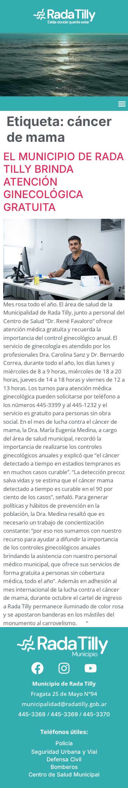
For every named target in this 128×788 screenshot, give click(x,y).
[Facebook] (37, 668)
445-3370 (96, 714)
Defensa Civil (64, 759)
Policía (64, 743)
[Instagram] (64, 668)
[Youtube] (90, 668)
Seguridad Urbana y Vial (64, 752)
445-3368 (32, 714)
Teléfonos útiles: (64, 731)
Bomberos (64, 767)
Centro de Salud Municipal (64, 774)
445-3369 (64, 714)
